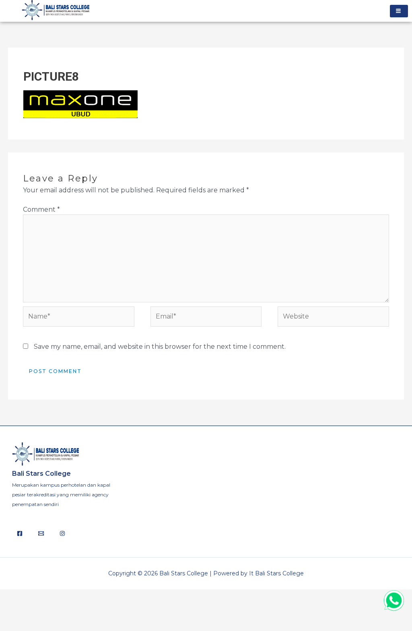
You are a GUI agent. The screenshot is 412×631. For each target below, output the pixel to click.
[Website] (333, 318)
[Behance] (62, 533)
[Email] (41, 533)
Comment (41, 209)
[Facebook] (19, 533)
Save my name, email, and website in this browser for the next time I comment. (160, 346)
